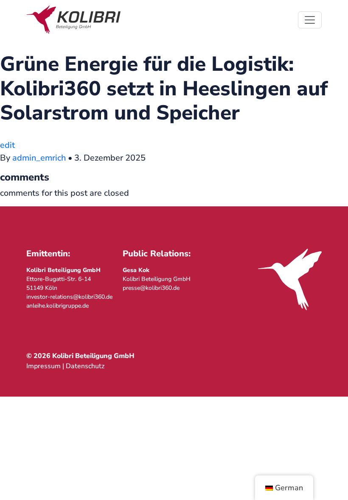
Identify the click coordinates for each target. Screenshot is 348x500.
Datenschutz (85, 366)
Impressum (43, 366)
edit (7, 145)
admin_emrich (39, 158)
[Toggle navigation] (310, 19)
